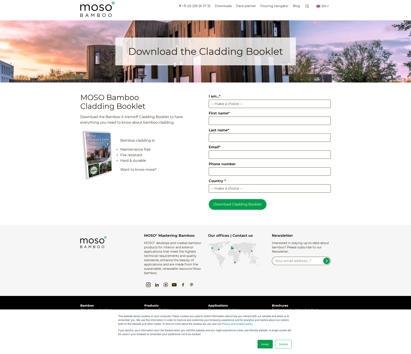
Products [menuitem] (151, 306)
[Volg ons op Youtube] (174, 284)
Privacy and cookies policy (237, 324)
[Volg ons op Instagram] (148, 284)
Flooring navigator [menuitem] (274, 6)
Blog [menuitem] (296, 6)
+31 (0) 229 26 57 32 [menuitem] (195, 6)
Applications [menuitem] (218, 306)
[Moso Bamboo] (93, 238)
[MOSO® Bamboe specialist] (97, 14)
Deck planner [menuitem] (246, 6)
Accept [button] (265, 344)
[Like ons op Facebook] (183, 284)
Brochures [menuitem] (280, 306)
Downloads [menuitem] (223, 6)
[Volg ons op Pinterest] (191, 284)
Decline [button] (283, 344)
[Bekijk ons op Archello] (165, 284)
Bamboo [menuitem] (87, 306)
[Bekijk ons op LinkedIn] (157, 284)
